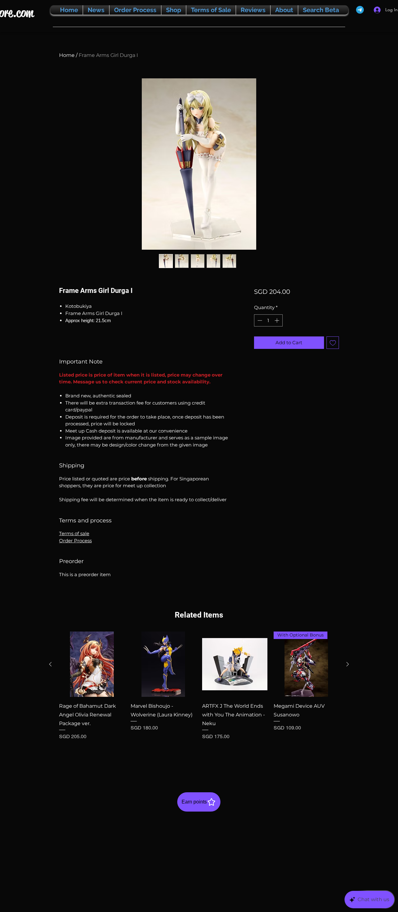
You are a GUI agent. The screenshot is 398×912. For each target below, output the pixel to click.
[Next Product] (347, 664)
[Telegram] (360, 10)
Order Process (75, 541)
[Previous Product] (50, 664)
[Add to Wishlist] (332, 342)
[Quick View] (91, 664)
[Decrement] (259, 320)
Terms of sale (74, 533)
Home (67, 55)
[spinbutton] (268, 320)
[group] (199, 698)
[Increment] (277, 320)
